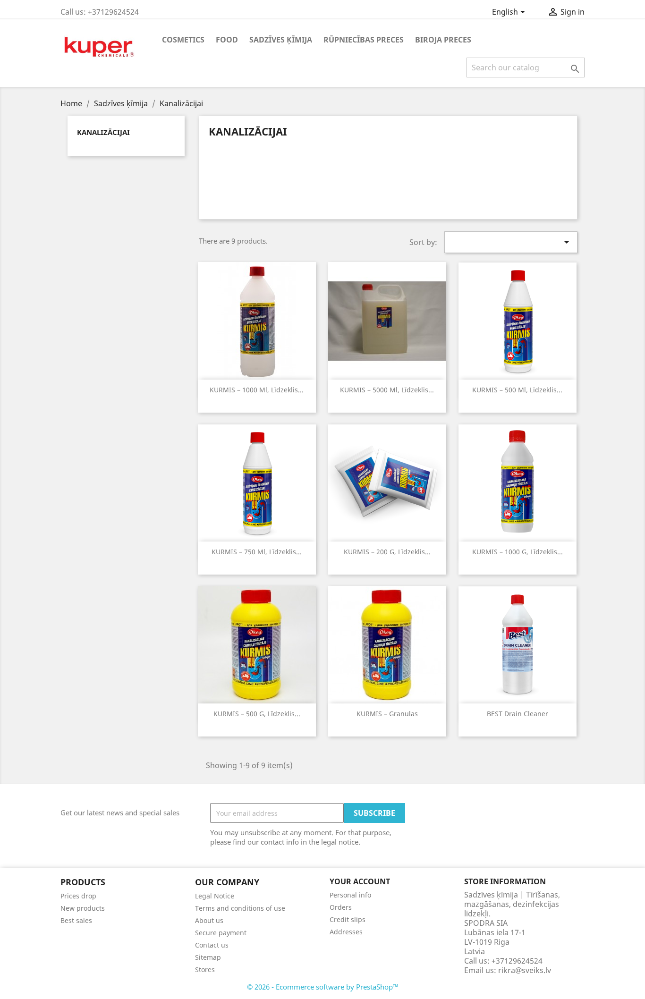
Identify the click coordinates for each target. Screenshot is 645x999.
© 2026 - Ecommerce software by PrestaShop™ (323, 986)
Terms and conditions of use (240, 908)
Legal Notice (214, 895)
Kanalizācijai (103, 132)
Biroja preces (443, 39)
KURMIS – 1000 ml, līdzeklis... (257, 389)
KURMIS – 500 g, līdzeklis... (256, 713)
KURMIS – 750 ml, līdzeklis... (257, 551)
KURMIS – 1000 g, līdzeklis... (517, 551)
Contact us (212, 944)
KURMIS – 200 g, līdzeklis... (387, 551)
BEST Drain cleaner (517, 713)
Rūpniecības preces (363, 39)
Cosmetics (183, 39)
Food (227, 39)
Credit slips (347, 919)
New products (82, 908)
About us (209, 920)
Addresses (346, 931)
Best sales (76, 920)
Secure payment (220, 932)
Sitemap (208, 957)
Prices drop (78, 895)
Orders (341, 907)
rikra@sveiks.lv (524, 970)
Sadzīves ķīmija (280, 39)
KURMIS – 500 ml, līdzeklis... (517, 389)
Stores (205, 969)
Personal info (350, 894)
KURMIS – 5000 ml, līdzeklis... (387, 389)
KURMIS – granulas (387, 713)
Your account (360, 881)
